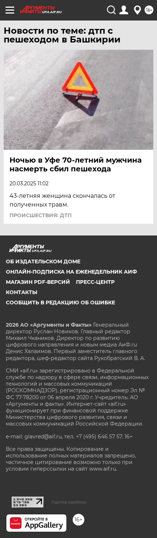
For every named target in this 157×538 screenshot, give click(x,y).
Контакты (21, 292)
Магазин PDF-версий (38, 282)
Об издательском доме (43, 261)
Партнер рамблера (68, 502)
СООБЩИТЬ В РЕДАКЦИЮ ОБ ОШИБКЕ (60, 302)
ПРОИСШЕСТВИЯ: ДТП (40, 215)
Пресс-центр (95, 282)
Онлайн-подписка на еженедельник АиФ (71, 271)
